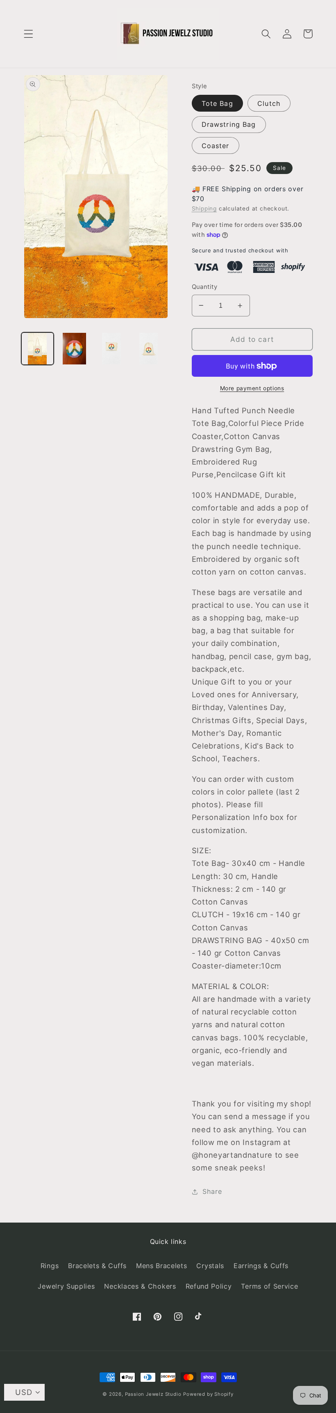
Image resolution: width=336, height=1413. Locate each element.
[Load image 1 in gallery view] (37, 348)
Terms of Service (269, 1286)
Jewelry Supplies (66, 1286)
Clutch (269, 103)
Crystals (210, 1266)
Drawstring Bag (229, 124)
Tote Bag (217, 103)
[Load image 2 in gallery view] (74, 348)
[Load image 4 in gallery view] (148, 348)
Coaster (215, 146)
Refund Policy (209, 1286)
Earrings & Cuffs (261, 1266)
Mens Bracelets (161, 1266)
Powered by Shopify (208, 1394)
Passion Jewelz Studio (153, 1394)
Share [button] (212, 1191)
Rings (50, 1266)
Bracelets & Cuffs (97, 1266)
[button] (28, 33)
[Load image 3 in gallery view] (111, 348)
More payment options (252, 388)
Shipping (204, 208)
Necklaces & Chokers (140, 1286)
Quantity (205, 287)
